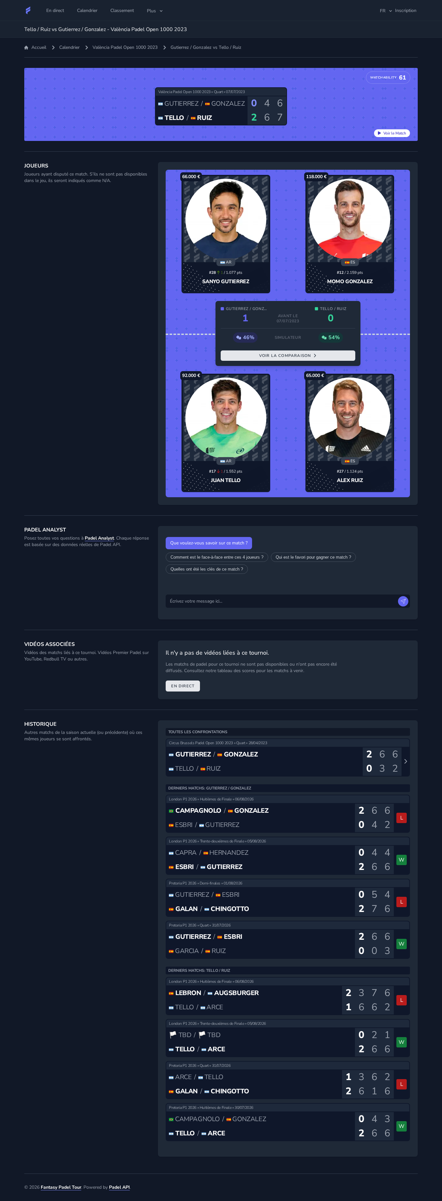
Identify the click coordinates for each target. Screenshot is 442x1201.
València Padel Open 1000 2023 (125, 47)
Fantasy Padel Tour (61, 1187)
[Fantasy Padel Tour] (28, 10)
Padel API (119, 1187)
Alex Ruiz (350, 480)
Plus (151, 11)
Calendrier (69, 47)
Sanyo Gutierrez (225, 281)
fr (382, 11)
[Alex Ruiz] (350, 418)
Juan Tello (226, 480)
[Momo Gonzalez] (350, 219)
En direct (182, 686)
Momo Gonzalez (350, 281)
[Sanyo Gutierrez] (226, 219)
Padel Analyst (99, 538)
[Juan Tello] (226, 418)
